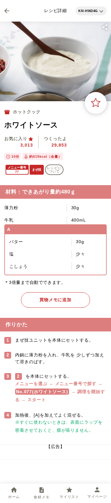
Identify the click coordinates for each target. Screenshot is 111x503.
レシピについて (54, 169)
